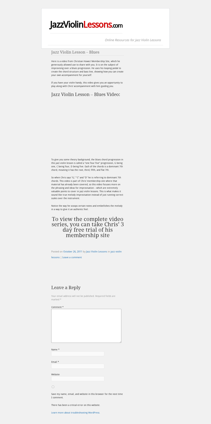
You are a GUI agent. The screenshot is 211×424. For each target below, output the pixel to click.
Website (55, 374)
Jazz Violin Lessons (96, 251)
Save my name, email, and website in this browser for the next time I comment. (87, 396)
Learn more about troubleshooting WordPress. (75, 412)
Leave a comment (72, 257)
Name (55, 349)
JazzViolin (86, 24)
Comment (57, 307)
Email (55, 362)
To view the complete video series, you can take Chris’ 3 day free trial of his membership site (88, 227)
